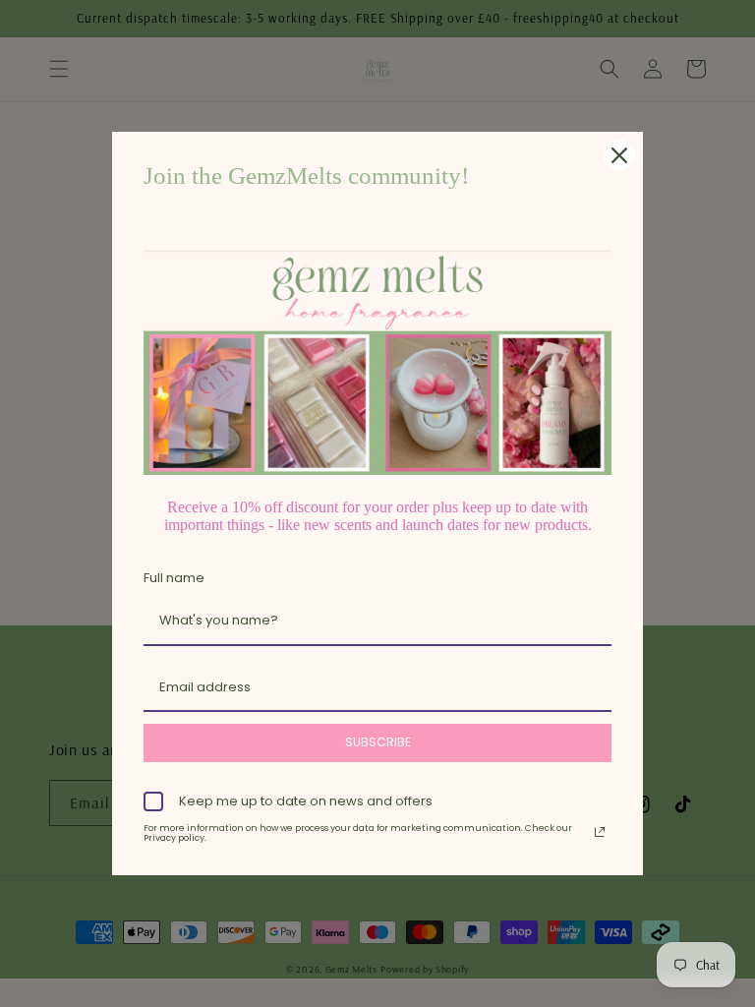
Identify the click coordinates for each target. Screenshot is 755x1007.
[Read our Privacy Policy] (599, 832)
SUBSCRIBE (378, 742)
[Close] (619, 155)
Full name (174, 577)
